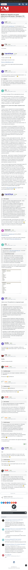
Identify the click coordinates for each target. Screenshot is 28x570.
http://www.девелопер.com (15, 250)
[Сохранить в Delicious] (10, 503)
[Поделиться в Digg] (8, 503)
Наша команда (10, 1)
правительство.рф (5, 235)
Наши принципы (16, 1)
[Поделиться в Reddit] (12, 503)
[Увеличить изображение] (10, 57)
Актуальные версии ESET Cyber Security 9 (13, 539)
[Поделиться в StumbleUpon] (14, 503)
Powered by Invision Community (14, 568)
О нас (21, 1)
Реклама (5, 1)
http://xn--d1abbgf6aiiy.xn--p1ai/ (7, 62)
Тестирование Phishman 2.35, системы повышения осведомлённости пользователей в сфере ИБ (15, 544)
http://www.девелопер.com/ (15, 238)
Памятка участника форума (7, 512)
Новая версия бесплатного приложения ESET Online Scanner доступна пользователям (15, 528)
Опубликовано (10, 23)
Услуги (2, 1)
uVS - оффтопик (8, 554)
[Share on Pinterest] (16, 503)
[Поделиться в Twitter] (1, 503)
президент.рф (11, 26)
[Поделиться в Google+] (6, 503)
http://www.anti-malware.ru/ (12, 187)
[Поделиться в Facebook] (3, 503)
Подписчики (12, 493)
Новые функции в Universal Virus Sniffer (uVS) (14, 519)
